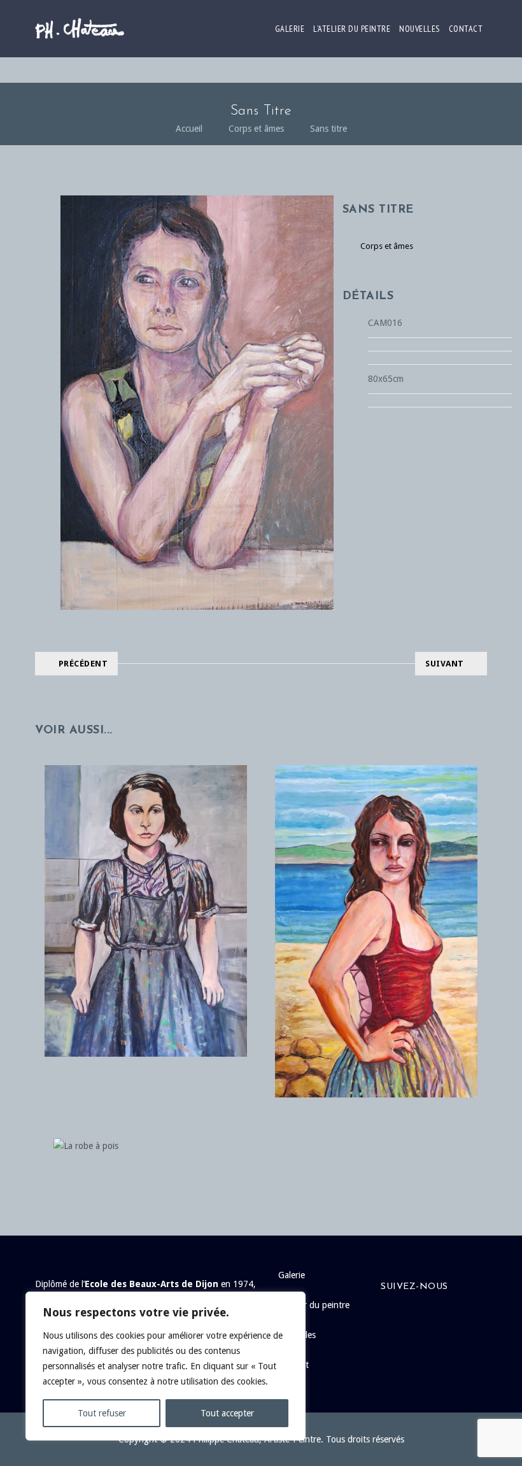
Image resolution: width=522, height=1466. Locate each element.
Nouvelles (419, 28)
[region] (165, 1366)
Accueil (189, 128)
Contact (466, 28)
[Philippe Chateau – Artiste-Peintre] (79, 28)
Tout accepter (227, 1413)
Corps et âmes (256, 128)
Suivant (444, 663)
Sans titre (328, 128)
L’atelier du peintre (351, 28)
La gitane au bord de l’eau (376, 905)
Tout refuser (102, 1413)
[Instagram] (440, 1353)
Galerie (290, 28)
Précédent (83, 663)
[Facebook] (440, 1315)
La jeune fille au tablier (146, 885)
